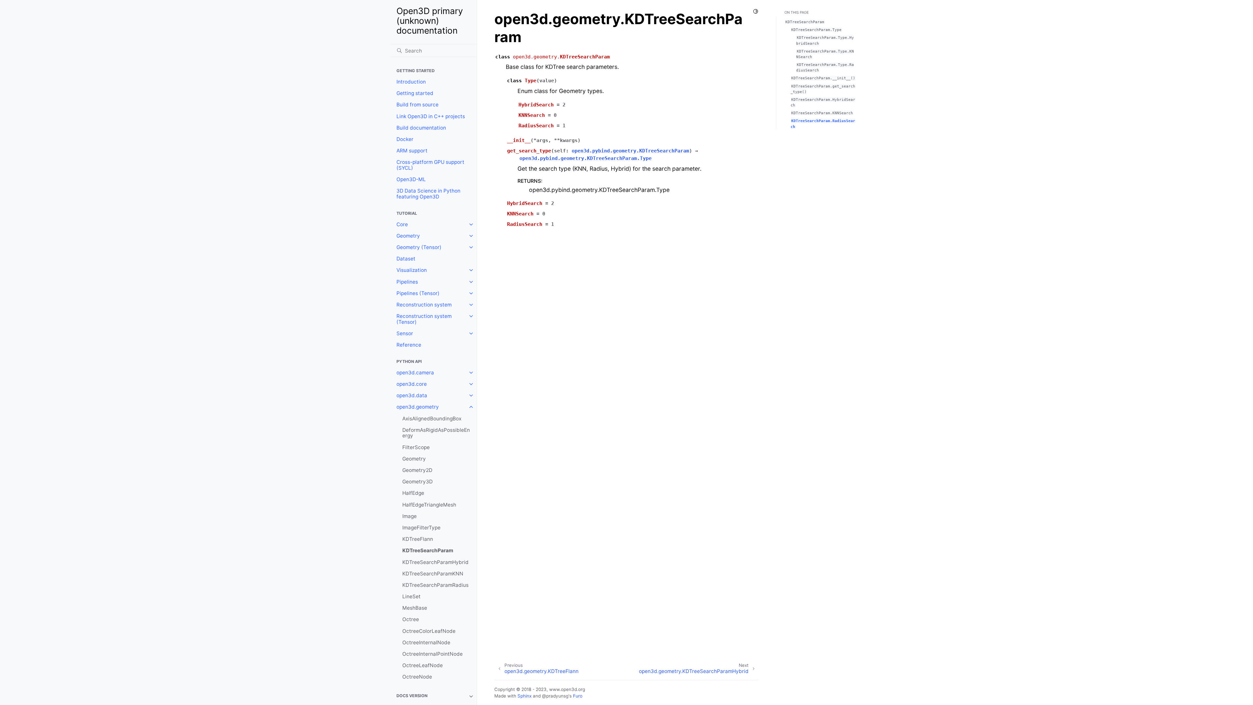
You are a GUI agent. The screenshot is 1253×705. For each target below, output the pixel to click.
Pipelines (407, 282)
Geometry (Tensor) (418, 247)
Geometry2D (417, 470)
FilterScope (416, 447)
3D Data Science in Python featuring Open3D (428, 194)
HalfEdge (413, 493)
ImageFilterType (421, 528)
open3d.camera (415, 372)
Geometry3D (417, 481)
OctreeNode (417, 677)
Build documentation (421, 128)
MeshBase (414, 608)
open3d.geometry (417, 407)
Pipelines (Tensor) (418, 293)
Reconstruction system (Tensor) (424, 319)
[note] (434, 696)
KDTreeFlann (417, 539)
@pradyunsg (555, 695)
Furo (577, 695)
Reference (408, 345)
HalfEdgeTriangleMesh (429, 505)
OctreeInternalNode (426, 642)
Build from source (417, 105)
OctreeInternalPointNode (432, 654)
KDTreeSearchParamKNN (432, 574)
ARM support (411, 151)
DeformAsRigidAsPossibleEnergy (436, 433)
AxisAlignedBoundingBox (431, 418)
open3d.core (411, 384)
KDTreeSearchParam (427, 550)
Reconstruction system (424, 305)
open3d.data (411, 395)
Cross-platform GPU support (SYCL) (430, 165)
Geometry (408, 236)
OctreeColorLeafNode (429, 631)
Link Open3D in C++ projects (430, 116)
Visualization (411, 270)
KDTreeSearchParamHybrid (435, 562)
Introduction (411, 82)
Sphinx (525, 695)
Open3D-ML (411, 179)
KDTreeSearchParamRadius (435, 585)
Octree (410, 619)
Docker (404, 139)
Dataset (405, 259)
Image (409, 516)
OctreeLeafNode (422, 665)
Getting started (414, 93)
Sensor (404, 333)
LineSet (411, 596)
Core (402, 224)
